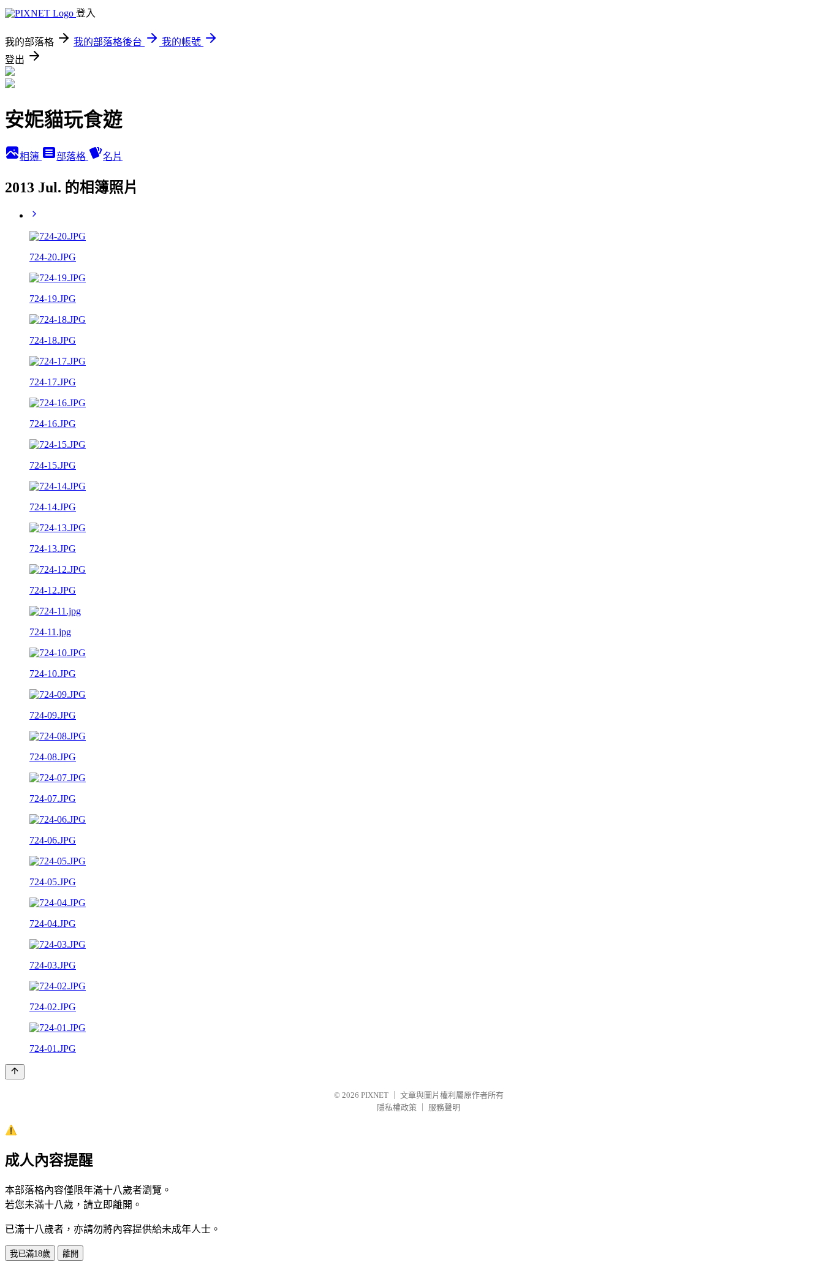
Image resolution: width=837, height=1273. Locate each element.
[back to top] (15, 1071)
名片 (113, 156)
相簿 (31, 156)
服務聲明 (444, 1107)
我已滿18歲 (30, 1253)
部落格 (72, 156)
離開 (70, 1253)
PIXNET (374, 1095)
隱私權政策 (397, 1107)
